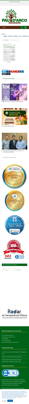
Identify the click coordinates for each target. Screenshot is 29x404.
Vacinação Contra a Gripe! (14, 3)
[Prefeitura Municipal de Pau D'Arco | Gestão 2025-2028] (14, 16)
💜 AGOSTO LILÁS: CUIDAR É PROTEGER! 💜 (13, 101)
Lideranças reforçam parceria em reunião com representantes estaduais (13, 151)
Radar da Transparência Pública (17, 388)
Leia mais (19, 396)
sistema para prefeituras (19, 379)
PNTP (8, 388)
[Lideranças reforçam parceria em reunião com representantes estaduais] (14, 141)
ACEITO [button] (10, 400)
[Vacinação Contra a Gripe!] (14, 116)
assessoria (11, 381)
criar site (10, 379)
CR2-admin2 (6, 40)
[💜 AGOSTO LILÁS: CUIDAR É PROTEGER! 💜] (14, 92)
